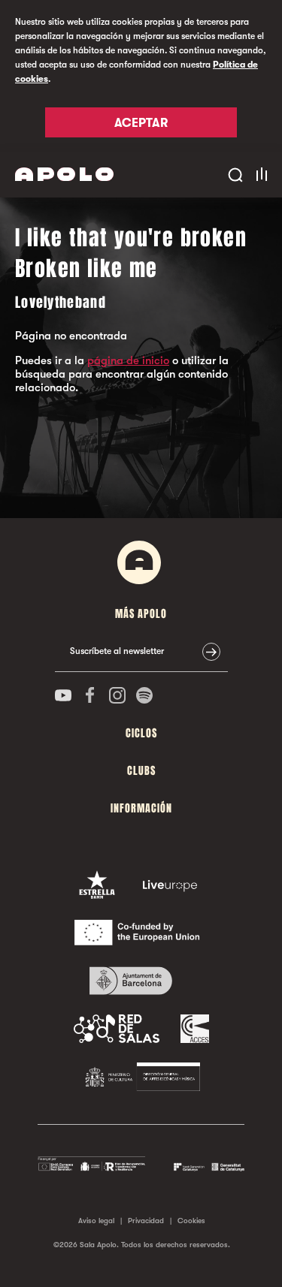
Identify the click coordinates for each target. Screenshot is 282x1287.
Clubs (141, 771)
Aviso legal (96, 1220)
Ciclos (141, 733)
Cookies (191, 1220)
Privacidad (146, 1220)
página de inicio (128, 360)
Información (141, 808)
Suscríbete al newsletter (117, 651)
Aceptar (141, 123)
